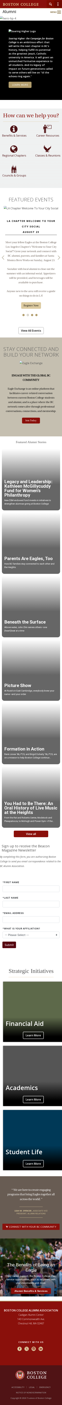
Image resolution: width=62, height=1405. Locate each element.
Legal (32, 1387)
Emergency (45, 1387)
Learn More (33, 1035)
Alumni (9, 11)
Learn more (20, 84)
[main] (31, 709)
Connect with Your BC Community (32, 1226)
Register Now (31, 305)
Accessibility (18, 1387)
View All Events (31, 331)
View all (31, 834)
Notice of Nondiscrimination (31, 1392)
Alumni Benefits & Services (31, 1291)
